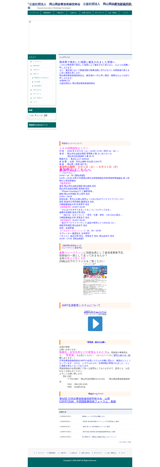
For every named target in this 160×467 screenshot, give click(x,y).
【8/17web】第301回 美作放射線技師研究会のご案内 (98, 432)
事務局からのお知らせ (41, 78)
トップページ (34, 13)
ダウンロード (99, 13)
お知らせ (73, 13)
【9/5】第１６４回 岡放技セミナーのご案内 (96, 426)
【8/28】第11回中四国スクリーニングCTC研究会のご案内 (100, 421)
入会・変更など (112, 15)
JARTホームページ (95, 311)
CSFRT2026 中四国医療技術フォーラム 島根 (87, 401)
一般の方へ (60, 13)
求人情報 (37, 82)
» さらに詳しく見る (125, 442)
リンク (125, 13)
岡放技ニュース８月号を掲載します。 (94, 416)
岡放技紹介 (47, 13)
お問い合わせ (86, 13)
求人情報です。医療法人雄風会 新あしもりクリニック (99, 437)
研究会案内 (37, 86)
